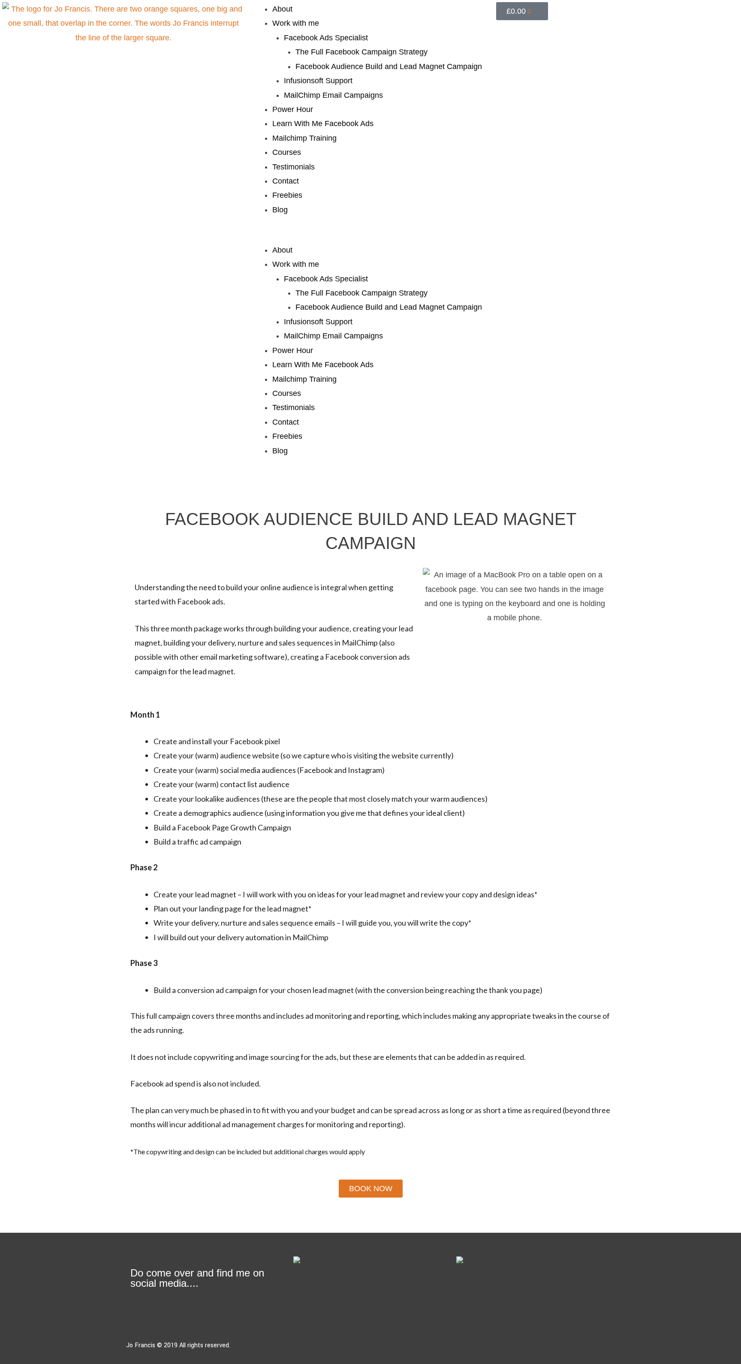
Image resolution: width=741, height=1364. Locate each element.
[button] (370, 236)
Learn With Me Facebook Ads (323, 123)
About (282, 9)
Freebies (287, 195)
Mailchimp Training (304, 138)
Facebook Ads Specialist (326, 37)
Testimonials (293, 167)
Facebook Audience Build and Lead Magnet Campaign (388, 66)
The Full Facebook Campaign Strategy (361, 52)
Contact (285, 181)
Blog (280, 209)
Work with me (295, 23)
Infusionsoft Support (318, 80)
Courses (286, 152)
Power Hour (292, 109)
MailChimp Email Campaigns (333, 95)
